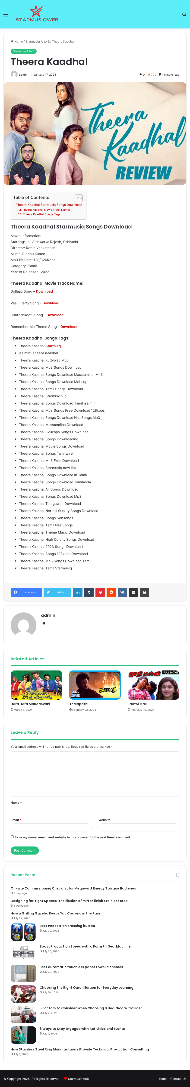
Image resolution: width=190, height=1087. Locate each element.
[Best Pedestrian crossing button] (23, 932)
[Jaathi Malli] (153, 685)
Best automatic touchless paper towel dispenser (81, 967)
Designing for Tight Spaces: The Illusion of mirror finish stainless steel (70, 901)
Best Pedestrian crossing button (67, 925)
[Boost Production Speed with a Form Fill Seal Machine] (23, 952)
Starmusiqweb (78, 1079)
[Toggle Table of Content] (76, 198)
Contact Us (178, 1079)
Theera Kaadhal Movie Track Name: (46, 209)
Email (16, 820)
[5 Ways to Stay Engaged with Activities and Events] (23, 1035)
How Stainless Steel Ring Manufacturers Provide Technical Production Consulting (80, 1049)
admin (23, 74)
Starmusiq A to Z (37, 41)
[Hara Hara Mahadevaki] (36, 685)
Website (104, 820)
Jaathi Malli (138, 704)
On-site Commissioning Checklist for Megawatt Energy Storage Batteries (73, 888)
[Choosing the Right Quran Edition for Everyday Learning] (23, 994)
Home (18, 41)
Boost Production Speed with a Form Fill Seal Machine (85, 946)
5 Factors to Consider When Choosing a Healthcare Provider (91, 1008)
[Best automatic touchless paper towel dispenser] (23, 973)
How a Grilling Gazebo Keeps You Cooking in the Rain (55, 913)
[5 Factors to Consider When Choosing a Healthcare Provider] (23, 1014)
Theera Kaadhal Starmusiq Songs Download (49, 205)
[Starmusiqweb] (37, 14)
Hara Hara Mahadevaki (30, 704)
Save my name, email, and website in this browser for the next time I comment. (73, 837)
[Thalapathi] (95, 685)
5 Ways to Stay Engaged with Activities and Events (82, 1028)
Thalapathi (78, 704)
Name (16, 802)
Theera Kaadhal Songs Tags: (42, 214)
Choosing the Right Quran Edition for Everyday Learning (86, 987)
